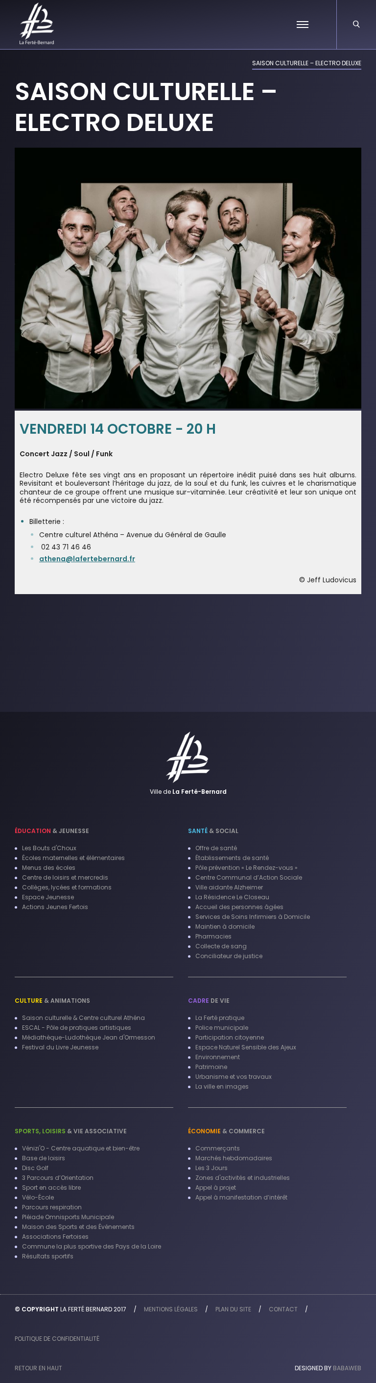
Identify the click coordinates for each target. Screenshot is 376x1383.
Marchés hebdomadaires (233, 1158)
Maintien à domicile (225, 926)
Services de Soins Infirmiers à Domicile (252, 917)
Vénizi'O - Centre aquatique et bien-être (81, 1148)
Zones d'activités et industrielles (242, 1178)
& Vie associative (71, 1131)
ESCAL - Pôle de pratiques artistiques (76, 1027)
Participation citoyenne (229, 1037)
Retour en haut (38, 1368)
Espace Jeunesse (48, 897)
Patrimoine (211, 1067)
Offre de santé (216, 848)
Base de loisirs (43, 1158)
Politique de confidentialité (57, 1338)
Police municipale (221, 1027)
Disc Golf (35, 1168)
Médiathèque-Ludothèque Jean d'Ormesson (88, 1037)
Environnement (217, 1057)
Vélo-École (38, 1197)
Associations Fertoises (55, 1236)
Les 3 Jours (211, 1168)
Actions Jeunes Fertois (55, 907)
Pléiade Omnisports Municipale (68, 1217)
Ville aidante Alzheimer (229, 887)
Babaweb (347, 1368)
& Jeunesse (52, 831)
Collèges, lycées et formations (67, 887)
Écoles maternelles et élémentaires (73, 858)
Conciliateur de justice (228, 956)
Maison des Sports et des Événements (78, 1227)
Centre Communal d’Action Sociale (248, 877)
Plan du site (233, 1309)
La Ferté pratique (219, 1018)
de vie (209, 1000)
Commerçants (217, 1148)
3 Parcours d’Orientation (58, 1178)
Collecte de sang (221, 946)
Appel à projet (215, 1187)
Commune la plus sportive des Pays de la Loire (91, 1246)
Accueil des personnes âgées (239, 907)
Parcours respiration (52, 1207)
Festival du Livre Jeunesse (60, 1047)
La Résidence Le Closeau (232, 897)
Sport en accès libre (51, 1187)
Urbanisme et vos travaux (233, 1076)
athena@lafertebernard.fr (87, 559)
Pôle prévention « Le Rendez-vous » (246, 867)
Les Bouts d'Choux (49, 848)
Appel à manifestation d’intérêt (241, 1197)
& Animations (52, 1000)
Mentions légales (171, 1309)
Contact (283, 1309)
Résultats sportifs (47, 1256)
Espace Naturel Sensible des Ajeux (245, 1047)
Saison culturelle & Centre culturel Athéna (83, 1018)
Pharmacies (213, 936)
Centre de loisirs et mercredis (65, 877)
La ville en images (222, 1086)
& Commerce (226, 1131)
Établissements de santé (232, 858)
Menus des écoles (48, 867)
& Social (213, 831)
